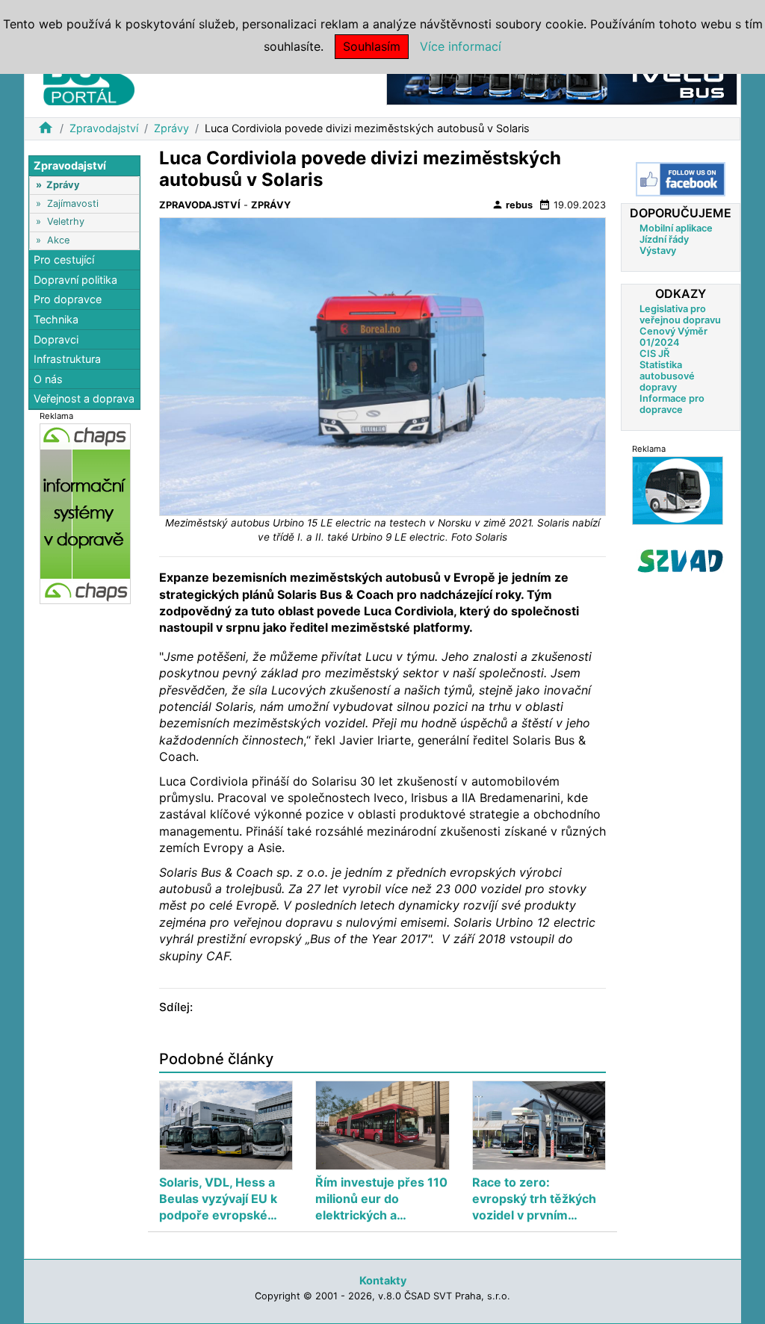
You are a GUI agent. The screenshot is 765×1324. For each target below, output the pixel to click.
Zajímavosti (73, 203)
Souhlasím (371, 46)
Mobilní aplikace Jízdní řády (676, 234)
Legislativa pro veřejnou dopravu (680, 314)
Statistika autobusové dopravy (667, 376)
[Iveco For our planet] (561, 81)
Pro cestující (64, 259)
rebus (512, 205)
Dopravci (56, 339)
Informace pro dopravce (671, 404)
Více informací (460, 46)
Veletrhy (65, 221)
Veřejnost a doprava (84, 398)
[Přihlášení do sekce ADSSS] (680, 561)
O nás (48, 379)
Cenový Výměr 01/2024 (673, 337)
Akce (58, 240)
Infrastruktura (67, 358)
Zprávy (171, 128)
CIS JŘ (654, 353)
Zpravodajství (103, 128)
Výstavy (657, 250)
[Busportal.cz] (89, 77)
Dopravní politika (75, 279)
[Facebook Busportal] (680, 179)
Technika (56, 319)
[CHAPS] (85, 512)
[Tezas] (677, 490)
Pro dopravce (68, 299)
